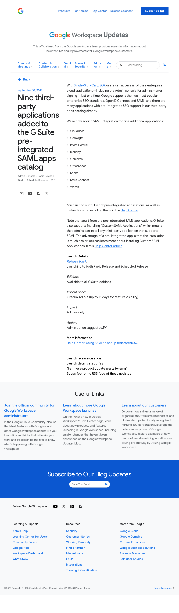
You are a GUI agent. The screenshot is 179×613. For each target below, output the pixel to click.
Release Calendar (121, 11)
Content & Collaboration (48, 65)
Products (64, 11)
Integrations (74, 564)
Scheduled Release (38, 180)
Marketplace (74, 553)
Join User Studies (131, 559)
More (109, 65)
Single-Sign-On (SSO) (89, 85)
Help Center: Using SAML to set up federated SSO (102, 343)
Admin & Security (81, 65)
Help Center (99, 11)
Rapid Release (46, 176)
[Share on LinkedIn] (30, 193)
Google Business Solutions (137, 548)
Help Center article (108, 246)
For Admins (81, 11)
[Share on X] (47, 193)
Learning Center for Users (30, 536)
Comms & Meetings (24, 65)
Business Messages (132, 553)
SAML (20, 180)
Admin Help (20, 531)
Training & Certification (81, 570)
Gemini (67, 65)
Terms (87, 588)
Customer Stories (78, 536)
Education (98, 65)
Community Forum (25, 542)
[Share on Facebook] (38, 193)
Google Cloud (129, 531)
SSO (53, 180)
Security (71, 531)
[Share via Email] (21, 193)
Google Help (21, 548)
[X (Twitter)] (64, 506)
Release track (76, 261)
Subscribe (154, 11)
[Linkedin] (72, 506)
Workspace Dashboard (28, 553)
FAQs (69, 559)
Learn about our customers (144, 405)
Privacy (78, 588)
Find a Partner (75, 548)
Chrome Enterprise (132, 542)
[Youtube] (55, 506)
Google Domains (131, 536)
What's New (20, 559)
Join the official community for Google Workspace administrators (29, 410)
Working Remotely (78, 542)
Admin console (26, 176)
